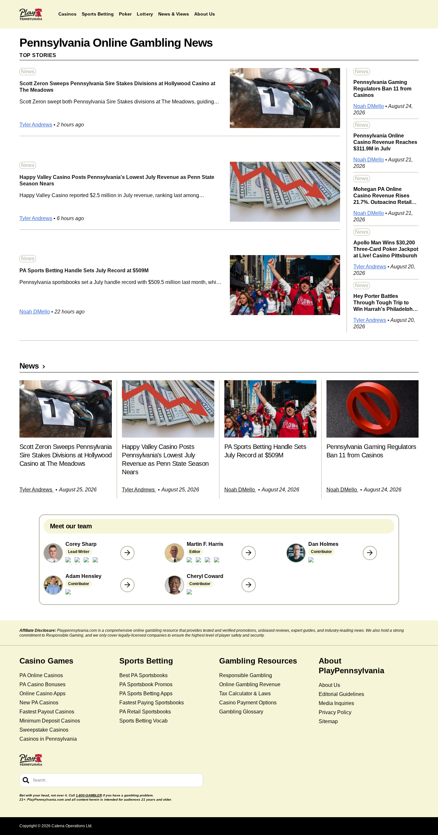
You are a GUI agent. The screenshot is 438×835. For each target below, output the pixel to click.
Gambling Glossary (241, 711)
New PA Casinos (38, 702)
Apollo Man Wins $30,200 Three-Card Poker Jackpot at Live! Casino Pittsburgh (385, 248)
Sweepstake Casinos (43, 730)
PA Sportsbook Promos (145, 684)
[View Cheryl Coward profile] (249, 585)
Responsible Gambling (245, 675)
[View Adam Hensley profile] (127, 585)
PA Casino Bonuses (42, 684)
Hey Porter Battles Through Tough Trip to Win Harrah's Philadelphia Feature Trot (385, 302)
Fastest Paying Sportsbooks (151, 702)
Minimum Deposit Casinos (49, 720)
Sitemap (328, 721)
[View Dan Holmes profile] (370, 553)
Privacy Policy (335, 712)
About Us (329, 685)
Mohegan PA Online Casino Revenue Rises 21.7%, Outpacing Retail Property (382, 195)
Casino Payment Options (248, 702)
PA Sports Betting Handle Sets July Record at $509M (83, 270)
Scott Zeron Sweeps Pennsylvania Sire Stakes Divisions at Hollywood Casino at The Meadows (117, 87)
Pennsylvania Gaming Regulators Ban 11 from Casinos (382, 88)
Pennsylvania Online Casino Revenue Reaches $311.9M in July (385, 141)
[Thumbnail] (65, 409)
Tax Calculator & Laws (245, 693)
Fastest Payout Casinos (46, 711)
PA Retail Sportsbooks (145, 711)
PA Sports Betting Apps (145, 693)
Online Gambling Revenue (249, 684)
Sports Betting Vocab (143, 720)
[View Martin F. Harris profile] (249, 553)
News (27, 71)
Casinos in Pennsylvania (48, 739)
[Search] (25, 780)
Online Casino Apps (42, 693)
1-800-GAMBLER (89, 795)
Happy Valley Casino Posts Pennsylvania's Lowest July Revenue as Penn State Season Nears (116, 180)
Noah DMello (34, 311)
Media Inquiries (336, 703)
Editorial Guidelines (341, 694)
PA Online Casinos (41, 675)
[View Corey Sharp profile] (127, 553)
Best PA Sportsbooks (143, 675)
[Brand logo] (30, 14)
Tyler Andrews (35, 124)
